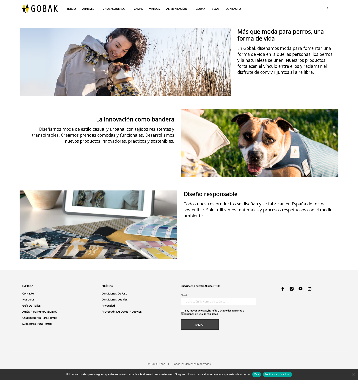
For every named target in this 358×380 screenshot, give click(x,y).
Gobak (200, 8)
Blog (215, 8)
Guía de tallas (31, 305)
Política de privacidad (277, 374)
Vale (256, 374)
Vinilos (154, 8)
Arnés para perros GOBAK (39, 311)
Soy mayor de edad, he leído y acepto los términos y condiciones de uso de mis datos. (212, 312)
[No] (353, 374)
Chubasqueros (114, 8)
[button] (325, 8)
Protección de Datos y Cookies (122, 311)
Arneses (88, 8)
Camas (138, 8)
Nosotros (28, 299)
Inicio (71, 8)
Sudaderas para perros (37, 323)
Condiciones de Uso (114, 293)
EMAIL (184, 295)
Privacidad (108, 305)
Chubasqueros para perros (39, 317)
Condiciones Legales (115, 299)
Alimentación (176, 8)
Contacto (233, 8)
